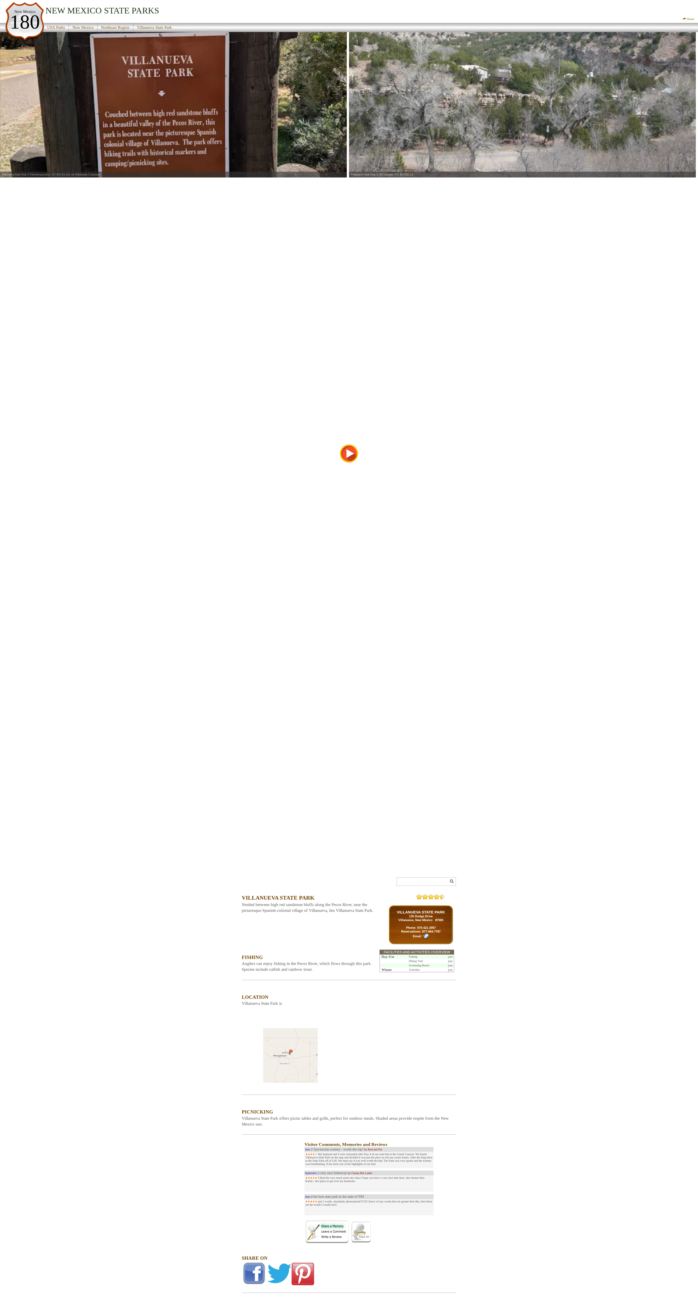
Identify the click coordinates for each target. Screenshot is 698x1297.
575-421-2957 (426, 927)
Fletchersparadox (40, 174)
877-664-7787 (431, 931)
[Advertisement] (282, 882)
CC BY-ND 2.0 (404, 174)
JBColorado (386, 174)
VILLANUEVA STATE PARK (421, 912)
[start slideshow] (349, 453)
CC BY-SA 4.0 (60, 174)
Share (690, 19)
